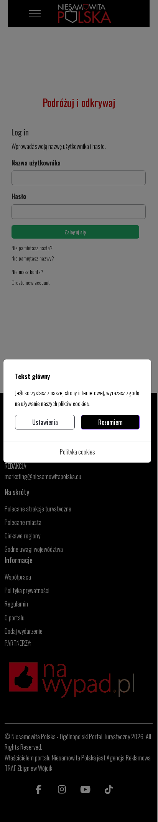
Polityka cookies (77, 451)
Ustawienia (45, 422)
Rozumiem (110, 422)
